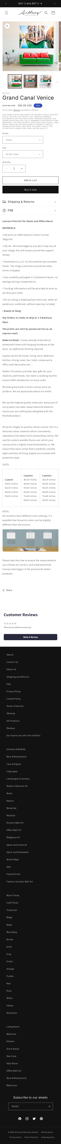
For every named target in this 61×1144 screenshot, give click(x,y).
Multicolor (12, 1012)
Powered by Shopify (29, 1132)
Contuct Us (12, 661)
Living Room (13, 1026)
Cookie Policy (14, 698)
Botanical (11, 808)
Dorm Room (13, 1048)
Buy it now (30, 189)
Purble (10, 976)
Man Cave (11, 1056)
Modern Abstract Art (17, 785)
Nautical (11, 815)
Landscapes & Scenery (18, 778)
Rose (9, 990)
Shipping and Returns (18, 676)
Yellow (10, 1005)
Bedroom (11, 1034)
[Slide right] (57, 82)
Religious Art (13, 837)
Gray (9, 954)
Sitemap (11, 713)
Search (10, 654)
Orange (10, 968)
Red (9, 983)
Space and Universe (17, 844)
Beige (9, 917)
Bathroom (12, 1085)
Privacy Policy (14, 691)
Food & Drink (13, 874)
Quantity (6, 162)
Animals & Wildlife (16, 749)
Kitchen (10, 1041)
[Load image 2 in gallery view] (30, 81)
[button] (6, 12)
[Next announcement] (55, 3)
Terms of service (31, 1137)
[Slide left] (3, 82)
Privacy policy (15, 1137)
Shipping (16, 110)
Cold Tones (12, 902)
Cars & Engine (14, 764)
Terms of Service (15, 706)
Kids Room (12, 1063)
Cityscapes (12, 771)
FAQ (9, 684)
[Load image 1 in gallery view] (15, 81)
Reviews (11, 728)
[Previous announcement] (6, 3)
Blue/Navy (12, 932)
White (10, 998)
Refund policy (47, 1132)
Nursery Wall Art (15, 822)
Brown (10, 939)
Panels (5, 133)
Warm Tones (13, 895)
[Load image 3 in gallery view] (46, 81)
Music (9, 793)
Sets (9, 866)
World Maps (13, 859)
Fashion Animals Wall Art (20, 881)
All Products (13, 720)
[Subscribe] (49, 1106)
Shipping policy (48, 1137)
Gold (9, 946)
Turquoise (12, 910)
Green (10, 961)
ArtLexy (18, 1132)
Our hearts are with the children (23, 735)
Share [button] (9, 590)
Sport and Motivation (18, 852)
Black (9, 924)
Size (4, 147)
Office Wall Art (14, 830)
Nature (10, 800)
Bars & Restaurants (17, 756)
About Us (11, 669)
